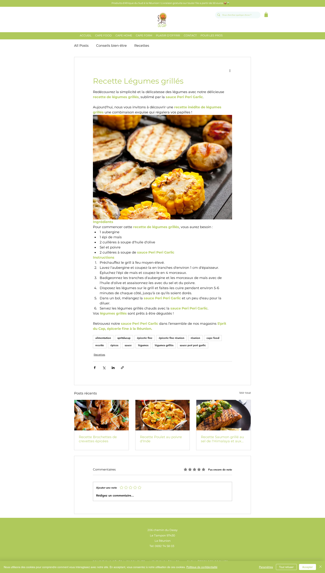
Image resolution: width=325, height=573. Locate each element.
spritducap (124, 338)
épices (114, 345)
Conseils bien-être (111, 46)
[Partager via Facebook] (94, 367)
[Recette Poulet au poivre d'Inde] (162, 415)
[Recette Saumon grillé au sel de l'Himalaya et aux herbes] (223, 415)
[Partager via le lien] (122, 367)
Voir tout (245, 392)
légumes (143, 345)
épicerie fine (144, 338)
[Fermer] (320, 567)
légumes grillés (164, 345)
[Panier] (266, 14)
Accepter (307, 567)
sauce (128, 345)
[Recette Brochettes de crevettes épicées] (101, 415)
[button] (103, 35)
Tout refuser (286, 567)
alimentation (103, 338)
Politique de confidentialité (201, 567)
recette (99, 345)
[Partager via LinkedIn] (113, 367)
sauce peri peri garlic (193, 345)
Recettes (141, 46)
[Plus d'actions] (230, 70)
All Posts (81, 46)
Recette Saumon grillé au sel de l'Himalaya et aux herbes (222, 439)
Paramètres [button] (266, 567)
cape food (213, 338)
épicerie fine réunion (171, 338)
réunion (195, 338)
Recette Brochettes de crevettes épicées (98, 439)
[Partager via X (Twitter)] (104, 367)
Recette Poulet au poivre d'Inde (161, 439)
